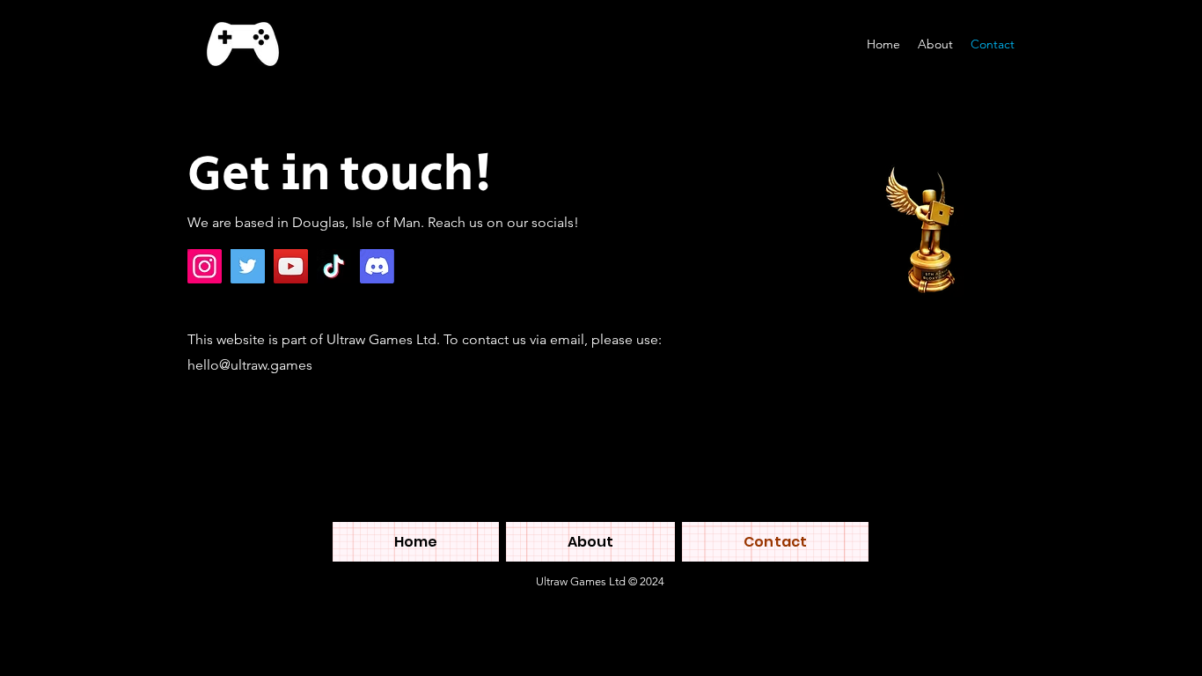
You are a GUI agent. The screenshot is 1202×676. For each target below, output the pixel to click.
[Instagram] (204, 266)
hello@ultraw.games (249, 364)
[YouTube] (291, 266)
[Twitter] (248, 266)
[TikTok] (334, 266)
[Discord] (377, 266)
